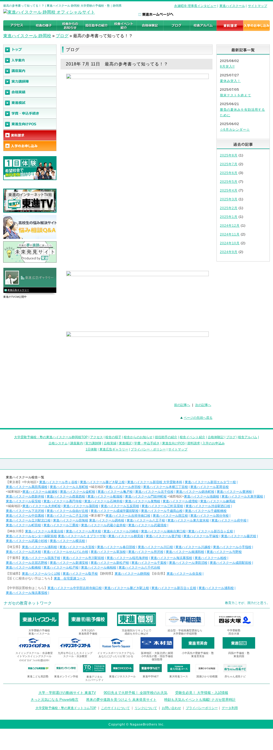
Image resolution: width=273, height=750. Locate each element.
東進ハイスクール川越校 (193, 547)
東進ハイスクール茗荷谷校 (209, 487)
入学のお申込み (213, 443)
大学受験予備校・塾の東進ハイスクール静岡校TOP (51, 437)
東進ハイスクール (232, 6)
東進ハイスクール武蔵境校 (147, 525)
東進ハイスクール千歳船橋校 (206, 511)
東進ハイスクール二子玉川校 (67, 515)
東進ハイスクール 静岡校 (27, 36)
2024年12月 (230, 225)
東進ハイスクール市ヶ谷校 (58, 482)
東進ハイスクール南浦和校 (185, 552)
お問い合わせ (171, 708)
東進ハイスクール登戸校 (163, 536)
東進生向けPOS (173, 443)
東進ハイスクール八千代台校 (139, 567)
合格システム (58, 443)
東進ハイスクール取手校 (80, 573)
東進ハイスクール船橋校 (23, 567)
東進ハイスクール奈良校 (184, 573)
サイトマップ (257, 6)
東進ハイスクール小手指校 (232, 547)
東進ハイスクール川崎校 (121, 531)
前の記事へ (182, 405)
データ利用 (230, 708)
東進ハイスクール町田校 (23, 525)
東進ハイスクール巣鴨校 (142, 501)
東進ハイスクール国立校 (170, 515)
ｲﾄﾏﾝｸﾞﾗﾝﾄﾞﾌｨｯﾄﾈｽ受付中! (34, 660)
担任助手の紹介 (166, 437)
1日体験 (91, 449)
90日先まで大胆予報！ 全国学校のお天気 (135, 693)
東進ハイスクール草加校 (108, 552)
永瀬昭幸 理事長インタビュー (195, 6)
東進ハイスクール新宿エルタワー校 (210, 482)
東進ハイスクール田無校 (70, 520)
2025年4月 (229, 190)
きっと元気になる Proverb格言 (54, 700)
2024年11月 (230, 234)
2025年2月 (229, 208)
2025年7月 (229, 164)
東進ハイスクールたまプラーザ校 (82, 536)
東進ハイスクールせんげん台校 (65, 552)
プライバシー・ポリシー (148, 449)
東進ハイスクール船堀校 (105, 496)
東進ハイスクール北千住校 (154, 492)
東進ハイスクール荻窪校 (23, 501)
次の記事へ (203, 405)
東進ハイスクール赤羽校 (123, 487)
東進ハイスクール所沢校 (145, 552)
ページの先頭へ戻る (198, 418)
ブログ (62, 36)
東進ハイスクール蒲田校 (80, 506)
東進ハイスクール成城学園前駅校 (115, 511)
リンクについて (146, 708)
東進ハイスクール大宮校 (77, 547)
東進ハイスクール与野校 (224, 552)
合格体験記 (216, 437)
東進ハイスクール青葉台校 (44, 531)
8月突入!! (227, 66)
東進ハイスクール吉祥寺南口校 (128, 515)
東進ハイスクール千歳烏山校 (162, 511)
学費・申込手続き (147, 443)
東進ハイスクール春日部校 (116, 547)
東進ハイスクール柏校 (211, 558)
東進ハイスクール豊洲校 (234, 492)
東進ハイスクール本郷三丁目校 (165, 487)
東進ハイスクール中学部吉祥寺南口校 (74, 588)
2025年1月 (229, 217)
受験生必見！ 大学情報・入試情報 (201, 693)
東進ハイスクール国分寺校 (209, 515)
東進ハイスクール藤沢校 (238, 536)
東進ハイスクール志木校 (23, 552)
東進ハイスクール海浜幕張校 (171, 558)
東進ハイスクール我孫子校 (41, 558)
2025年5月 (229, 182)
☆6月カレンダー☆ (235, 129)
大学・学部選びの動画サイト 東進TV (67, 693)
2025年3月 (229, 199)
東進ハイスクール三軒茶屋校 (162, 506)
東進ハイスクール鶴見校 (125, 536)
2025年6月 (229, 173)
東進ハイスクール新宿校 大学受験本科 (154, 482)
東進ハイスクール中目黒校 (25, 515)
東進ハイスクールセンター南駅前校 (31, 536)
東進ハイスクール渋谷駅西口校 (208, 506)
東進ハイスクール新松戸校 (110, 563)
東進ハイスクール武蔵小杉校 (26, 541)
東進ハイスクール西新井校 (25, 496)
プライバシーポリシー (202, 708)
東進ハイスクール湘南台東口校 (163, 531)
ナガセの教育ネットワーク (28, 603)
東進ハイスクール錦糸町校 (195, 492)
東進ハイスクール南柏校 (98, 567)
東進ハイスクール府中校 (229, 520)
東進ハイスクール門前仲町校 (146, 496)
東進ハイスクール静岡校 (132, 573)
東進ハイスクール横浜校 (67, 541)
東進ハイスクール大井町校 (41, 506)
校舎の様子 (113, 437)
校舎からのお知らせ (138, 437)
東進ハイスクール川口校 (155, 547)
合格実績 (110, 443)
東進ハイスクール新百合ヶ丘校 (210, 531)
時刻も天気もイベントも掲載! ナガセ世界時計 (200, 700)
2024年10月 (230, 243)
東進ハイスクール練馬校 (217, 501)
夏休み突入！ (230, 81)
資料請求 (193, 443)
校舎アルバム (247, 437)
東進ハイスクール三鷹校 (61, 525)
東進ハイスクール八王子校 (146, 520)
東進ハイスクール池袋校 (201, 496)
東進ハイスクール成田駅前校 (230, 563)
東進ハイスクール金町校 (77, 492)
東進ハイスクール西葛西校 (66, 496)
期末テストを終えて (235, 95)
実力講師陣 (93, 443)
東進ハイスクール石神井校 (103, 501)
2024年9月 (229, 252)
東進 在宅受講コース (70, 578)
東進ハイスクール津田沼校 (188, 563)
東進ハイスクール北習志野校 (26, 563)
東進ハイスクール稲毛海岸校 (127, 558)
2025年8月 (229, 155)
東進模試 (125, 443)
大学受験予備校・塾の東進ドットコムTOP (65, 708)
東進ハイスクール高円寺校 (62, 501)
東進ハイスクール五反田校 (120, 506)
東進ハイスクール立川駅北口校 (28, 520)
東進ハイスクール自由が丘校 (67, 511)
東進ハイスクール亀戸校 (115, 492)
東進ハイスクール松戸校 (61, 567)
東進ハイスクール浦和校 (39, 547)
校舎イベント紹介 (192, 437)
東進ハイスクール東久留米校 (188, 520)
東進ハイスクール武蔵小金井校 (103, 525)
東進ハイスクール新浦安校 (69, 563)
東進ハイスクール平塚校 (201, 536)
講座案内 (76, 443)
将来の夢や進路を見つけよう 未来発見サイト (121, 700)
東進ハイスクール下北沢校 (25, 511)
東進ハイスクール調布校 (106, 520)
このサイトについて (115, 708)
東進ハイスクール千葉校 (149, 563)
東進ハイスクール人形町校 (69, 487)
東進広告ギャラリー (18, 290)
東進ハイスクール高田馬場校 (26, 487)
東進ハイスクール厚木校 (83, 531)
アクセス (96, 437)
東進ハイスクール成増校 (180, 501)
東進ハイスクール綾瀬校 (40, 492)
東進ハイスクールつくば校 (41, 573)
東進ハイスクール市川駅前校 (83, 558)
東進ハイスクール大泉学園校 (242, 496)
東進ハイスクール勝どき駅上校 (102, 482)
